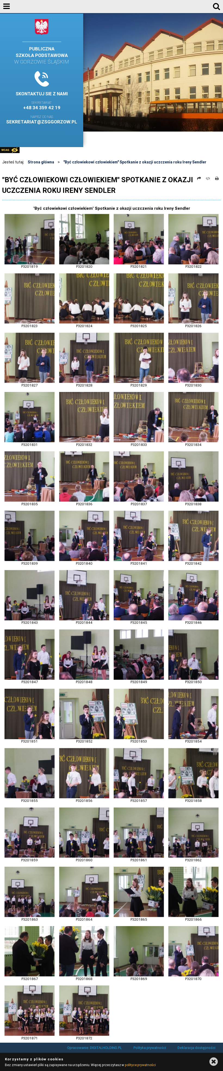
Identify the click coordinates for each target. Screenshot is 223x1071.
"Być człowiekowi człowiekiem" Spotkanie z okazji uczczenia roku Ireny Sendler (134, 162)
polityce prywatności (140, 1065)
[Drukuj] (216, 178)
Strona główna (41, 162)
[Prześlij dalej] (199, 178)
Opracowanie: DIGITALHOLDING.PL (94, 1047)
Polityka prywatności (150, 1047)
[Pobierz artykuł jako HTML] (208, 178)
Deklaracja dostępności (196, 1047)
